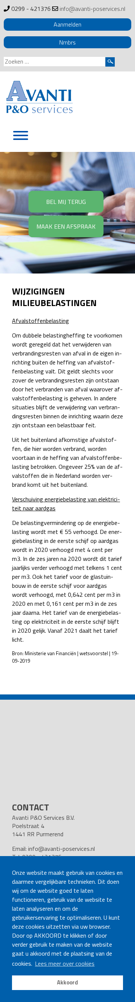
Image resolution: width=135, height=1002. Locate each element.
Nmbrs (67, 42)
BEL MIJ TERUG (66, 201)
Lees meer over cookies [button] (64, 963)
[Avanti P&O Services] (39, 98)
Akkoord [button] (67, 982)
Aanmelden (67, 24)
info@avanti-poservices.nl (92, 8)
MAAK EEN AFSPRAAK (66, 226)
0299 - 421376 (31, 8)
